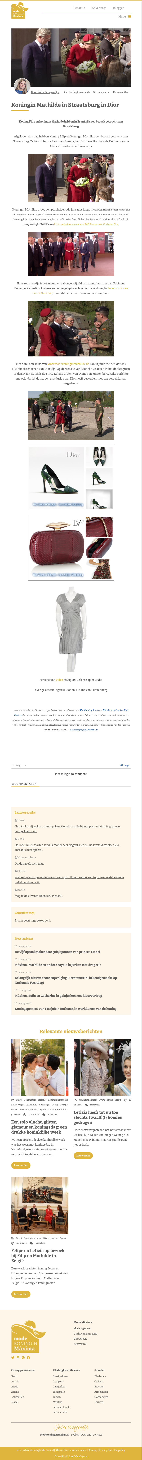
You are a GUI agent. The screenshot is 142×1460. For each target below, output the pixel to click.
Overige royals (106, 1100)
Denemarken (30, 1100)
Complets (58, 1381)
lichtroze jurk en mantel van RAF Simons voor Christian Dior (86, 224)
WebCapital (80, 1456)
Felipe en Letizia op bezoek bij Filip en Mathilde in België (38, 1255)
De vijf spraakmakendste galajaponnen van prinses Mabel (57, 952)
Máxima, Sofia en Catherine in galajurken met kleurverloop (58, 996)
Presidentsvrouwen (28, 1109)
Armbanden (101, 1391)
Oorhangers (101, 1397)
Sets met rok (60, 1412)
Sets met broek (61, 1407)
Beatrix (15, 1376)
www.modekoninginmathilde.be (68, 364)
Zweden (16, 1114)
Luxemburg (31, 1104)
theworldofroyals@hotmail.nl (84, 729)
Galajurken (59, 1386)
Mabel (14, 1402)
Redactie (79, 8)
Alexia (14, 1386)
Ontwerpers (80, 1338)
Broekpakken (60, 1376)
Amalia (15, 1381)
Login (126, 765)
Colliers (98, 1381)
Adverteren (99, 8)
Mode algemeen (82, 1328)
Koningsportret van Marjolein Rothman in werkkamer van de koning (66, 1009)
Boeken (75, 1434)
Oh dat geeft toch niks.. (29, 863)
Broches (98, 1386)
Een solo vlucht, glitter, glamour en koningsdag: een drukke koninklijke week (39, 1127)
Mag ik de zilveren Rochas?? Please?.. (39, 896)
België (19, 1100)
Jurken (57, 1397)
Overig (55, 1104)
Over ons (86, 1434)
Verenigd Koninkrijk (57, 1109)
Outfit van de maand (86, 1333)
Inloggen (118, 8)
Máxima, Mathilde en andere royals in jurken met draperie (58, 965)
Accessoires (80, 1343)
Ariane (15, 1391)
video (59, 680)
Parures (98, 1402)
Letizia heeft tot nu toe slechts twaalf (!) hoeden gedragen (98, 1117)
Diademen (100, 1376)
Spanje (43, 1109)
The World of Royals (89, 710)
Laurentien (17, 1397)
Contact (97, 1434)
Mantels (57, 1402)
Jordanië (42, 1100)
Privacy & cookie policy (112, 1450)
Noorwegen (44, 1104)
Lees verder (21, 1165)
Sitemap (92, 1450)
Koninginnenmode (79, 92)
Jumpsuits (59, 1391)
